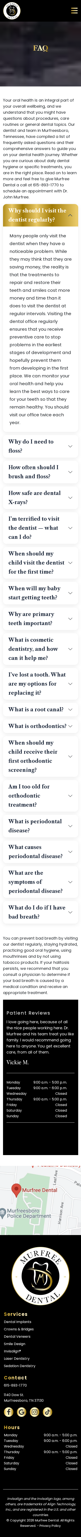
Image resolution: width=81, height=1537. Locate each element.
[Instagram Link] (34, 1412)
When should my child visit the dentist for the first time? (36, 563)
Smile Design (14, 1343)
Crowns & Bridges (19, 1329)
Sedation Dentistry (19, 1365)
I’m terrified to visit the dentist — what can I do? (33, 528)
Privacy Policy (50, 1525)
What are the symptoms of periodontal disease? (35, 882)
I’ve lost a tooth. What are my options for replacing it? (37, 684)
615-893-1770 (15, 1385)
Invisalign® (12, 1351)
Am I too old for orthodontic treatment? (29, 796)
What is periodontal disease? (35, 826)
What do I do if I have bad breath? (36, 912)
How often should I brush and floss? (33, 472)
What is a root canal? (36, 710)
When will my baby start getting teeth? (34, 593)
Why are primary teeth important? (31, 618)
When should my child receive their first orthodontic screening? (32, 756)
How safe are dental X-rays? (34, 497)
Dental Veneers (17, 1336)
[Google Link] (21, 1412)
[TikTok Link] (47, 1412)
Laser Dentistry (17, 1358)
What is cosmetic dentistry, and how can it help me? (33, 649)
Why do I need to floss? (31, 446)
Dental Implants (17, 1321)
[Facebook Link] (8, 1412)
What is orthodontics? (37, 726)
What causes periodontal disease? (35, 851)
